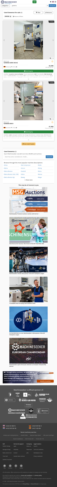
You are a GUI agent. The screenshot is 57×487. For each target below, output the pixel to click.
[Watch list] (50, 1)
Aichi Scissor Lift (29, 439)
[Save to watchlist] (52, 61)
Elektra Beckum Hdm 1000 (11, 174)
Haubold (23, 171)
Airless (6, 165)
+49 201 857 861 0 (37, 426)
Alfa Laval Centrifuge (48, 435)
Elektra (6, 168)
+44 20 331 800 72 (11, 426)
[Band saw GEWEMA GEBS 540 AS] (28, 40)
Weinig (40, 168)
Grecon (23, 168)
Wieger (40, 177)
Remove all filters (18, 16)
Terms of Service (34, 484)
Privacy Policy (26, 484)
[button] (55, 1)
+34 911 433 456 (36, 428)
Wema (39, 171)
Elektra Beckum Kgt (9, 177)
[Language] (53, 1)
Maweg (23, 177)
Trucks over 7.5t (40, 439)
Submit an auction (45, 381)
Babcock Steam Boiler (35, 435)
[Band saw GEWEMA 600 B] (28, 101)
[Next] (53, 40)
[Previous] (4, 40)
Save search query (29, 144)
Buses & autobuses (18, 439)
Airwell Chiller (24, 435)
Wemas (40, 174)
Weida (39, 165)
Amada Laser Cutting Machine (10, 435)
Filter (38, 12)
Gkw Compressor (26, 165)
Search (53, 5)
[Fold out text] (28, 79)
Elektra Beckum (8, 171)
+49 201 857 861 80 (11, 428)
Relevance (49, 12)
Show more (29, 180)
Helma (22, 174)
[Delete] (47, 5)
